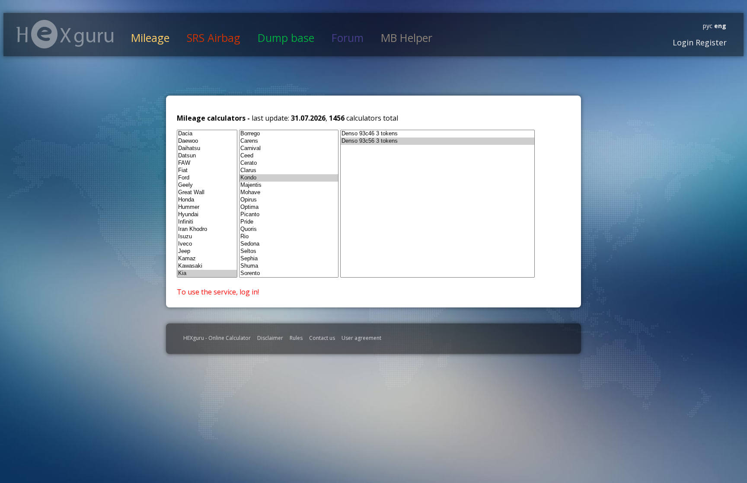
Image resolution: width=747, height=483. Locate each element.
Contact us (322, 338)
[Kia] (207, 273)
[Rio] (288, 236)
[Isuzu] (207, 236)
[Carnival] (288, 148)
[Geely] (207, 185)
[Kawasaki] (207, 266)
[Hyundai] (207, 214)
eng (719, 26)
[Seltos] (288, 251)
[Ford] (207, 178)
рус (707, 26)
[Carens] (288, 141)
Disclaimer (270, 338)
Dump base (286, 37)
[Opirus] (288, 200)
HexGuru (65, 34)
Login (683, 42)
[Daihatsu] (207, 148)
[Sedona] (288, 244)
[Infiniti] (207, 222)
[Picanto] (288, 214)
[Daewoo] (207, 141)
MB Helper (406, 37)
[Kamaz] (207, 258)
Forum (348, 37)
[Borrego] (288, 134)
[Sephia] (288, 258)
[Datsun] (207, 156)
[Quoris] (288, 229)
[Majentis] (288, 185)
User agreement (361, 338)
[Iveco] (207, 244)
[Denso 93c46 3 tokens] (437, 134)
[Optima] (288, 207)
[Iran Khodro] (207, 229)
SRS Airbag (213, 37)
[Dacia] (207, 134)
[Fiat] (207, 170)
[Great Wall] (207, 192)
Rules (296, 338)
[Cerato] (288, 163)
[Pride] (288, 222)
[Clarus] (288, 170)
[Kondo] (288, 178)
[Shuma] (288, 266)
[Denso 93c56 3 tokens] (437, 141)
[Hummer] (207, 207)
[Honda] (207, 200)
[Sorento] (288, 273)
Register (710, 42)
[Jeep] (207, 251)
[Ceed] (288, 156)
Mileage (150, 37)
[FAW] (207, 163)
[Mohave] (288, 192)
